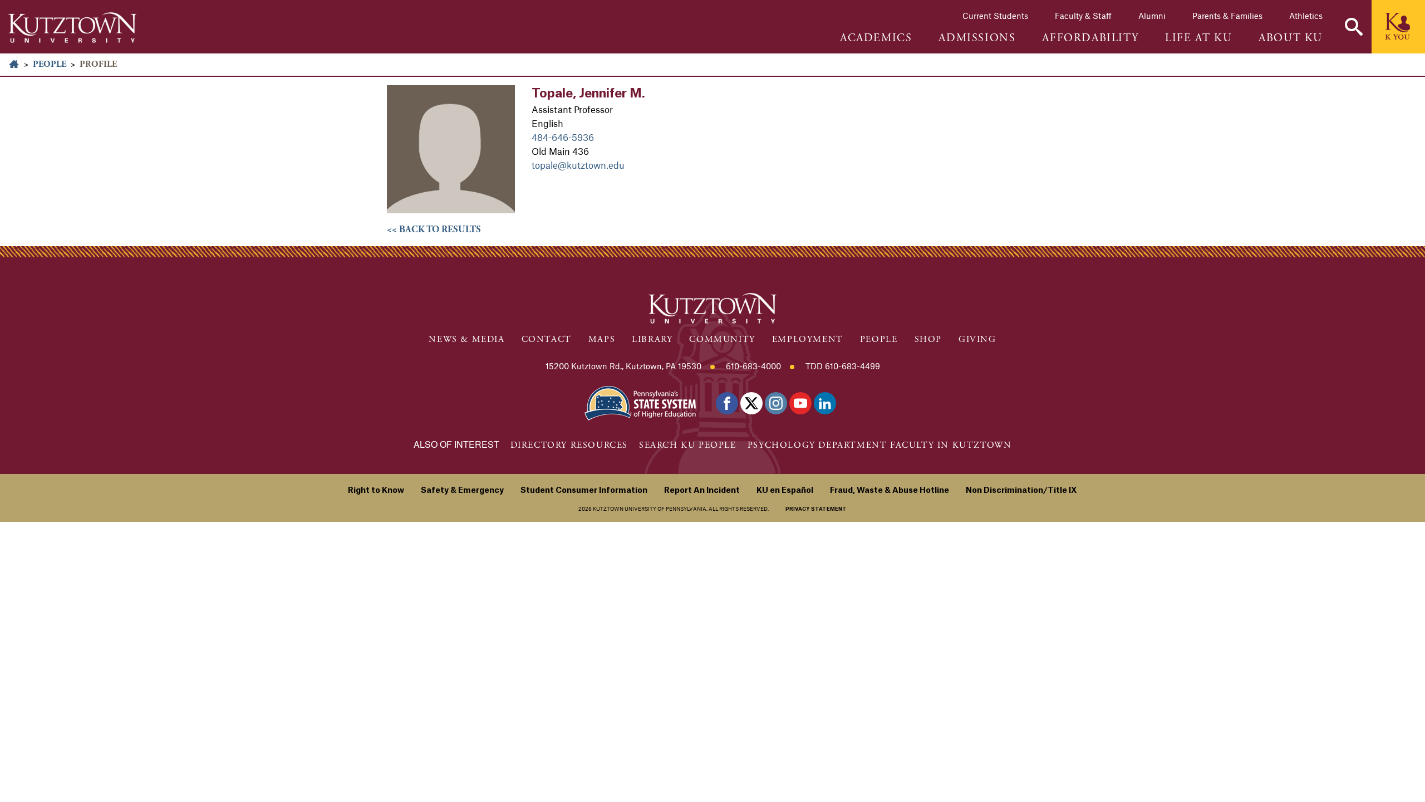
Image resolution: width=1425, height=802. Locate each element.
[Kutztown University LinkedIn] (825, 403)
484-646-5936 (563, 137)
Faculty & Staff (1083, 15)
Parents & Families (1227, 15)
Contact (547, 339)
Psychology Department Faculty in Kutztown (880, 445)
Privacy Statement (816, 509)
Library (652, 339)
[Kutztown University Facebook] (727, 403)
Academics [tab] (876, 38)
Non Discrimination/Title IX (1021, 491)
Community (722, 339)
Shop (928, 339)
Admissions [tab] (976, 38)
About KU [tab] (1291, 38)
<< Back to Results (434, 229)
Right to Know (376, 491)
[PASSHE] (640, 401)
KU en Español (784, 491)
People (49, 64)
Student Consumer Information (583, 491)
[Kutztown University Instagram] (776, 403)
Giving (977, 339)
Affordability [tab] (1090, 38)
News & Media (466, 339)
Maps (601, 339)
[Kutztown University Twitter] (751, 403)
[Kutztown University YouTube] (800, 403)
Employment (807, 339)
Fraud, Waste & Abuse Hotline (889, 491)
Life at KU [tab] (1198, 38)
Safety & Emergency (462, 491)
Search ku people (687, 445)
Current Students (995, 15)
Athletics (1306, 15)
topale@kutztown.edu (578, 164)
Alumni (1152, 15)
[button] (1354, 26)
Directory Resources (569, 445)
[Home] (72, 27)
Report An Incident (702, 491)
